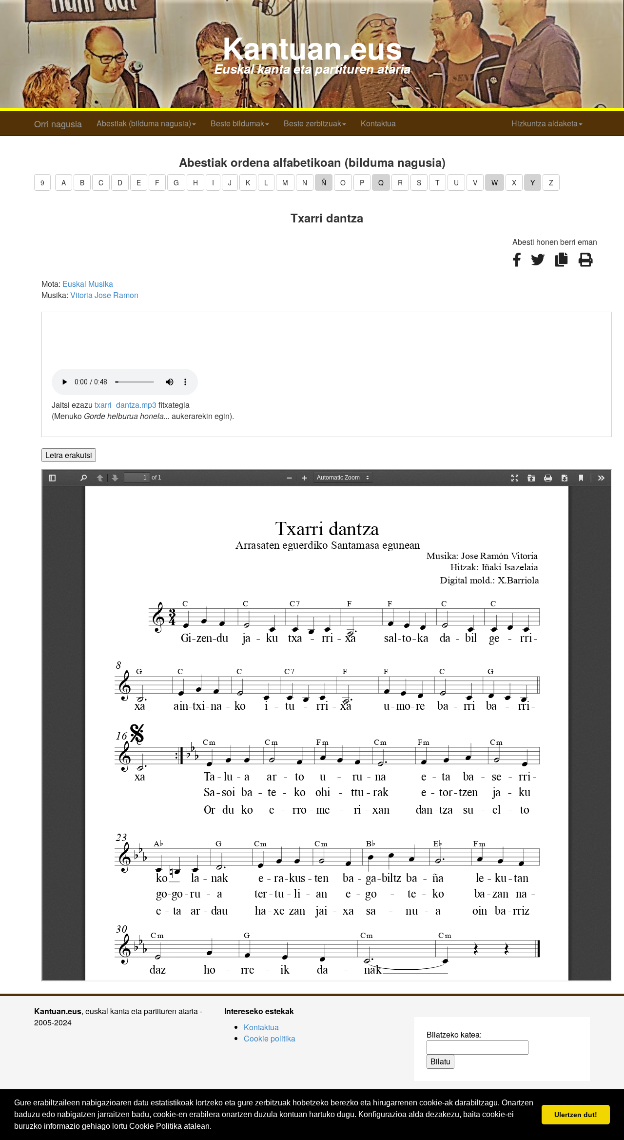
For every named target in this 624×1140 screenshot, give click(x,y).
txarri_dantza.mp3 (125, 404)
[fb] (517, 265)
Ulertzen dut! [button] (575, 1115)
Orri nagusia (58, 123)
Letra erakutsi (68, 454)
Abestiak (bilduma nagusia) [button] (144, 123)
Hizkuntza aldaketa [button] (544, 123)
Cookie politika (269, 1038)
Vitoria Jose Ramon (104, 294)
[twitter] (538, 265)
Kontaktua (378, 123)
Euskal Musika (87, 283)
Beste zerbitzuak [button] (312, 123)
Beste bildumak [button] (237, 123)
